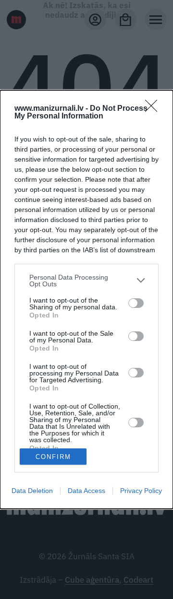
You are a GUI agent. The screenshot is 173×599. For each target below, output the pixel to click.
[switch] (136, 303)
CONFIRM (53, 456)
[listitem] (86, 280)
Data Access (86, 490)
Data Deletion (32, 490)
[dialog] (86, 299)
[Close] (154, 109)
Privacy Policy (141, 490)
